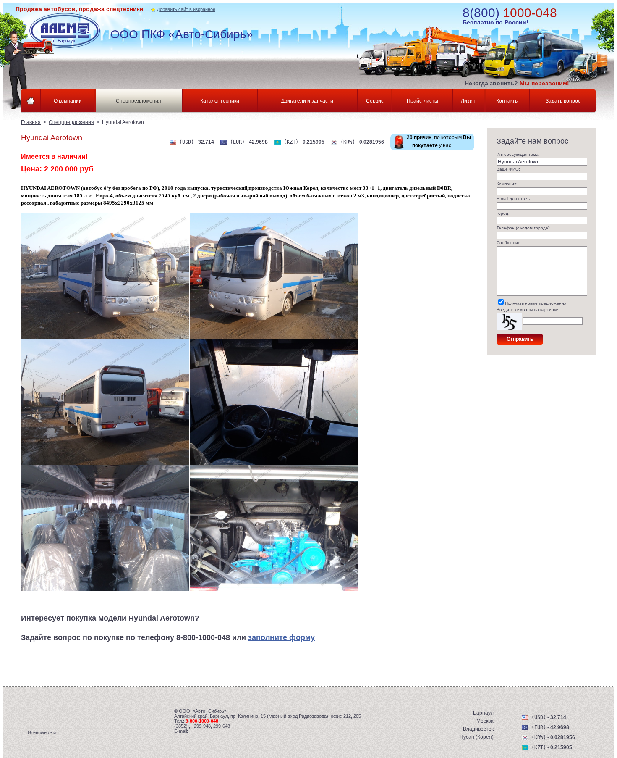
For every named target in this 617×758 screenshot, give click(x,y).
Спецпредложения (138, 101)
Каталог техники (219, 101)
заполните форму (281, 637)
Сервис (375, 101)
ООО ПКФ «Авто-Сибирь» (181, 34)
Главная (31, 122)
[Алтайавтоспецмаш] (68, 33)
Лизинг (469, 101)
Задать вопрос (563, 101)
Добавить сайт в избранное (186, 9)
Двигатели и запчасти (307, 101)
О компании (68, 101)
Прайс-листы (422, 101)
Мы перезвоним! (544, 83)
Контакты (507, 101)
